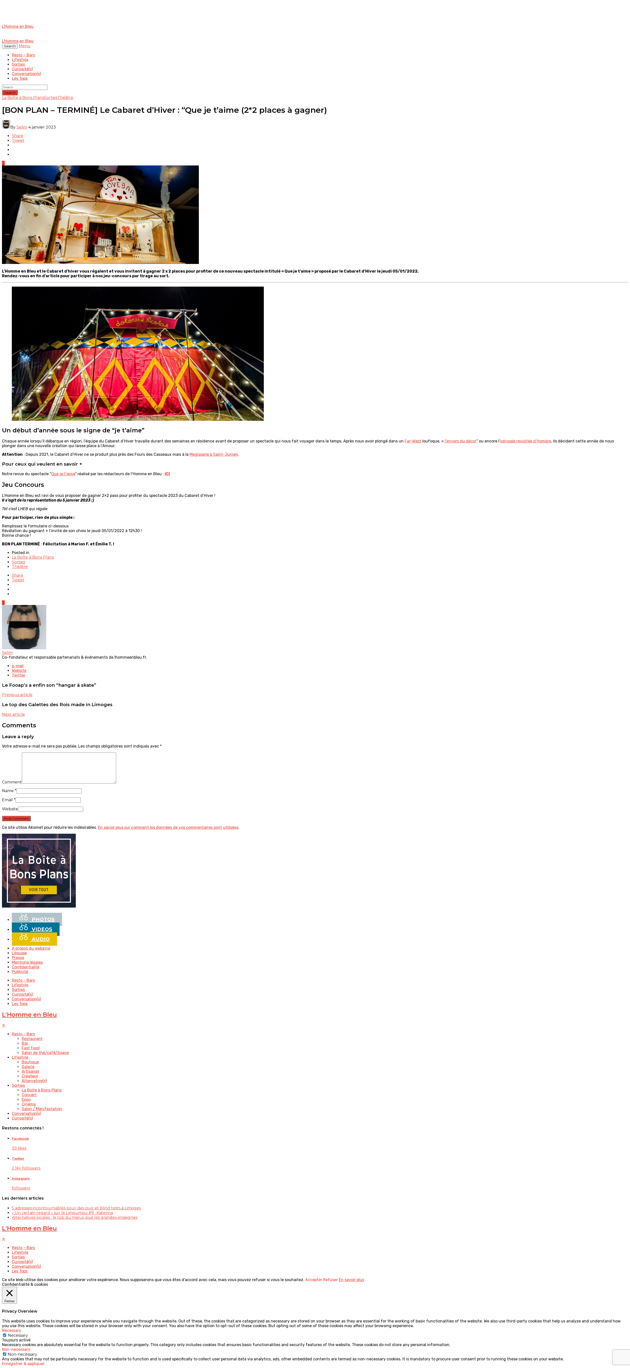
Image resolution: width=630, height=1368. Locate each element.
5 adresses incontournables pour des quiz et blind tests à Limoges (76, 1208)
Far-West (413, 441)
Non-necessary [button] (16, 1349)
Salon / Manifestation (42, 1109)
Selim (21, 127)
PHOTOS (42, 919)
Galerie (28, 1066)
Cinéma (29, 1104)
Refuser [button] (330, 1279)
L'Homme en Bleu (29, 1014)
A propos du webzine (31, 948)
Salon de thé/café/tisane (45, 1052)
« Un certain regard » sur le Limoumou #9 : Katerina (62, 1212)
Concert (29, 1094)
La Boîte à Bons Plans (23, 97)
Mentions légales (27, 962)
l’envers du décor (460, 441)
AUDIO (40, 939)
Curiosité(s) (22, 69)
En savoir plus (351, 1279)
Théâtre (65, 97)
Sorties (18, 64)
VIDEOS (41, 929)
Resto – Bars (23, 55)
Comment (12, 782)
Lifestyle (20, 59)
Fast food (31, 1048)
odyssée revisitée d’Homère (525, 441)
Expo (26, 1099)
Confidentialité (25, 967)
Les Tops (20, 78)
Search (10, 93)
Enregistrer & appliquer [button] (23, 1363)
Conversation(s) (26, 73)
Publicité (20, 971)
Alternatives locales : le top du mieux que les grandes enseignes (74, 1217)
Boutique (30, 1062)
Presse (18, 957)
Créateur (30, 1076)
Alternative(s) (34, 1080)
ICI (167, 474)
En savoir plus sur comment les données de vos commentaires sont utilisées (168, 827)
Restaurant (32, 1038)
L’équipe (19, 953)
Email (9, 800)
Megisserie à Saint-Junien (213, 454)
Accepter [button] (313, 1279)
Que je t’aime (63, 474)
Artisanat (30, 1071)
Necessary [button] (11, 1330)
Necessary (18, 1335)
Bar (25, 1043)
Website (10, 809)
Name (9, 790)
